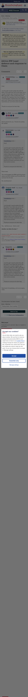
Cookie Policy (20, 341)
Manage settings (14, 365)
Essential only (14, 361)
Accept (14, 356)
